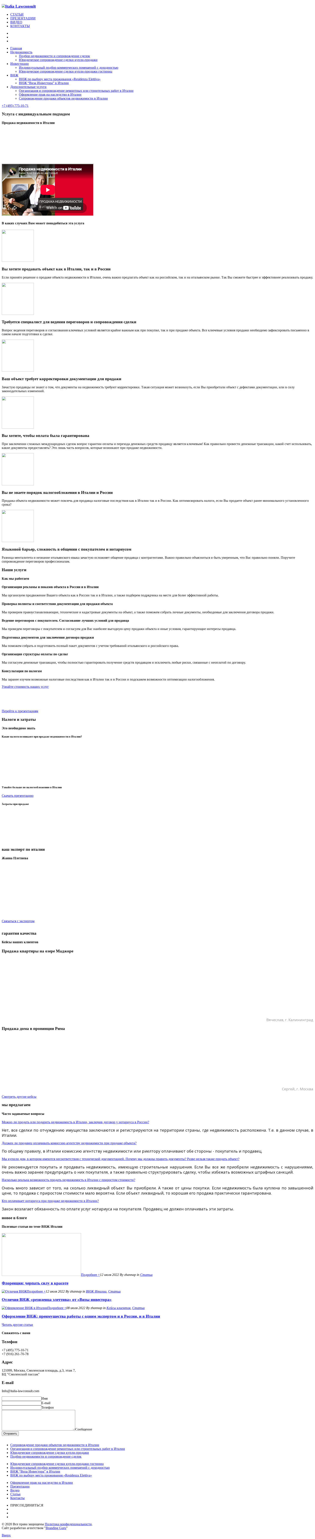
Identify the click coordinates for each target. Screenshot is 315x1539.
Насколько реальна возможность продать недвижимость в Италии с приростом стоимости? (68, 1180)
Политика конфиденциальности (68, 1524)
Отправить (10, 1433)
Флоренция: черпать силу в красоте (35, 1283)
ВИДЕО (16, 22)
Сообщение (83, 1429)
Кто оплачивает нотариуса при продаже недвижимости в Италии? (50, 1201)
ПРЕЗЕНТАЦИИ (23, 18)
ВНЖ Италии (96, 1291)
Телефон (47, 1407)
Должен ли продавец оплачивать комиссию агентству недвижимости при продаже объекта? (69, 1143)
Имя (44, 1398)
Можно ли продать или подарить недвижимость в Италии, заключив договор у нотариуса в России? (75, 1122)
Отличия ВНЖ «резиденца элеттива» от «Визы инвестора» (57, 1299)
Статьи (146, 1275)
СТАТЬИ (17, 14)
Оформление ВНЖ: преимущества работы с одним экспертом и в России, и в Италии (81, 1316)
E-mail (45, 1403)
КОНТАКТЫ (20, 26)
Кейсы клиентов (118, 1308)
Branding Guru (56, 1528)
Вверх (6, 1535)
